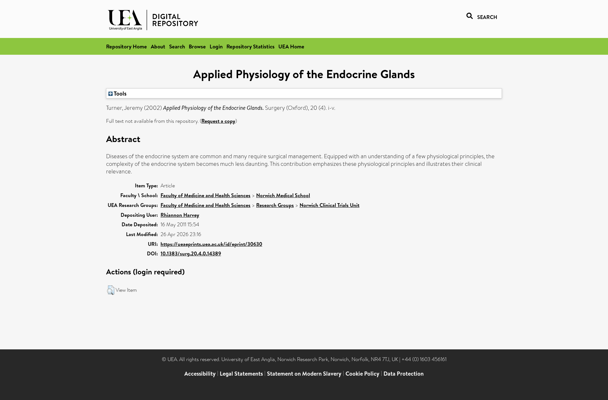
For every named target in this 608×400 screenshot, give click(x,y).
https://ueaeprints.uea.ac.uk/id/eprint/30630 (211, 244)
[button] (110, 290)
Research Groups (275, 205)
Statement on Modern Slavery (304, 374)
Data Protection (403, 374)
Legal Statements (241, 374)
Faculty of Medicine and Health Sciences (205, 195)
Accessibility (200, 374)
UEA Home (291, 46)
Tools (120, 93)
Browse (197, 46)
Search (177, 46)
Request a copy (218, 120)
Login (216, 46)
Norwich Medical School (283, 195)
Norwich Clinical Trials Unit (329, 205)
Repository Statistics (250, 46)
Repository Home (126, 46)
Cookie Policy (362, 374)
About (158, 46)
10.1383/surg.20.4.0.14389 (191, 253)
